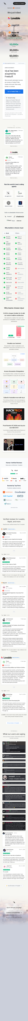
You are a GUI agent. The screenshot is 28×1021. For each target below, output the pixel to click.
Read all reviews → (12, 529)
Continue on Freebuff (19, 3)
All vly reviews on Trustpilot (13, 723)
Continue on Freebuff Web (13, 912)
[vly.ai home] (4, 3)
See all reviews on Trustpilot (14, 885)
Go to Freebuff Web (13, 91)
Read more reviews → (14, 146)
